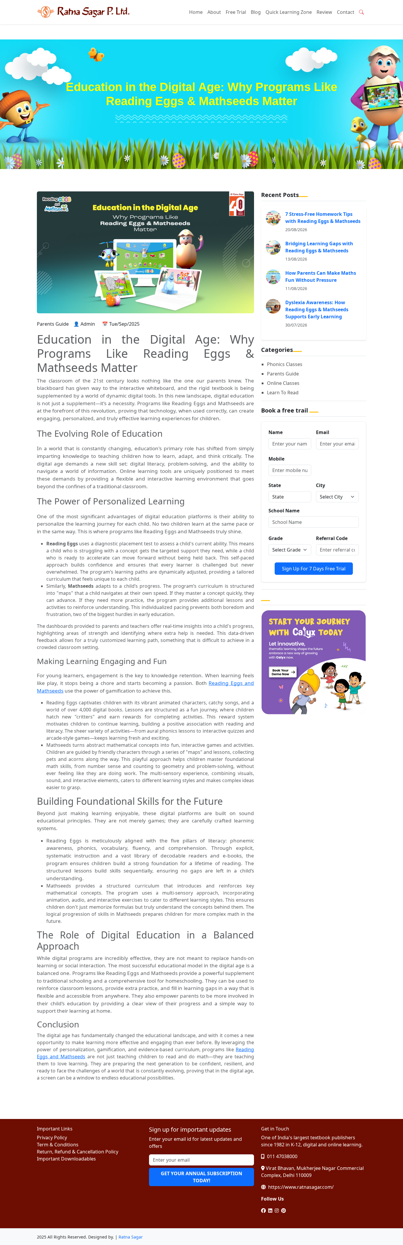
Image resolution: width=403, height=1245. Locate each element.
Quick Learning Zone (289, 12)
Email (322, 432)
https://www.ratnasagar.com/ (300, 1187)
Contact (345, 12)
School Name (283, 510)
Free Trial (236, 12)
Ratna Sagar (131, 1237)
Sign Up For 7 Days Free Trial (313, 568)
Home (196, 12)
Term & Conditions (57, 1144)
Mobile (276, 459)
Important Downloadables (66, 1158)
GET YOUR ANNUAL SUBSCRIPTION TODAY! (201, 1177)
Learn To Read (283, 392)
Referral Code (332, 538)
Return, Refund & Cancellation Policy (77, 1151)
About (214, 12)
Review (324, 12)
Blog (256, 12)
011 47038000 (281, 1156)
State (274, 485)
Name (275, 432)
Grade (275, 538)
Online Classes (283, 383)
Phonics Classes (284, 364)
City (320, 485)
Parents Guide (283, 373)
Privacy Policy (52, 1137)
